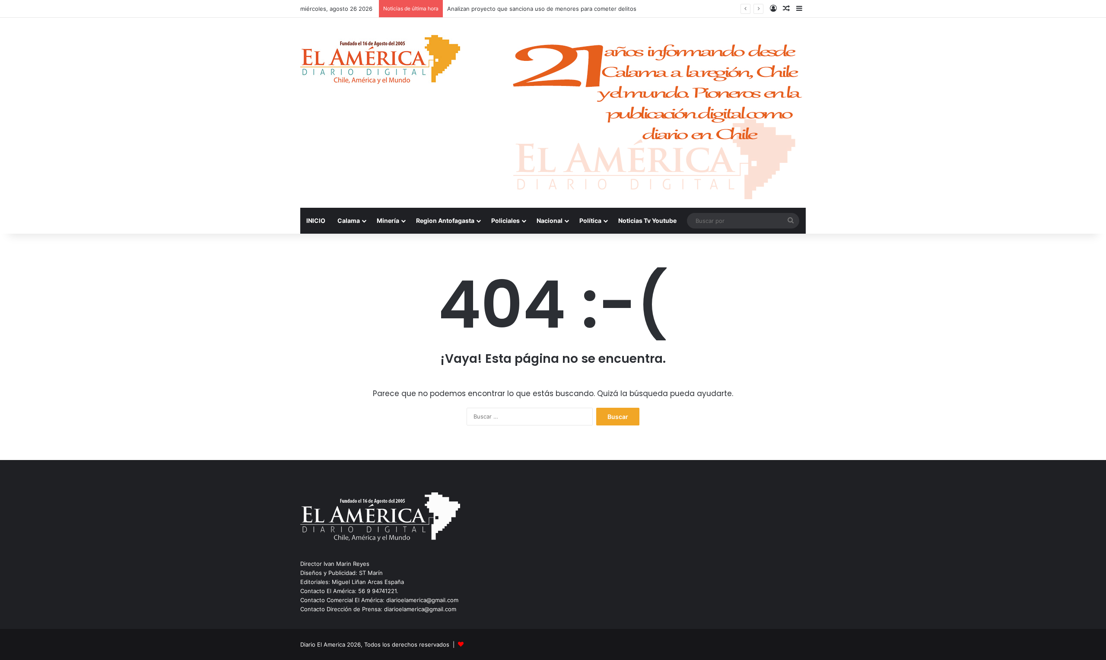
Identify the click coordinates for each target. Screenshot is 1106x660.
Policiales (505, 220)
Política (590, 220)
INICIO (315, 220)
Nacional (550, 220)
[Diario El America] (380, 62)
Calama (348, 220)
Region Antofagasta (445, 220)
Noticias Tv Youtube (647, 220)
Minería (388, 220)
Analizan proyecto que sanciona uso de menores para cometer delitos (541, 8)
